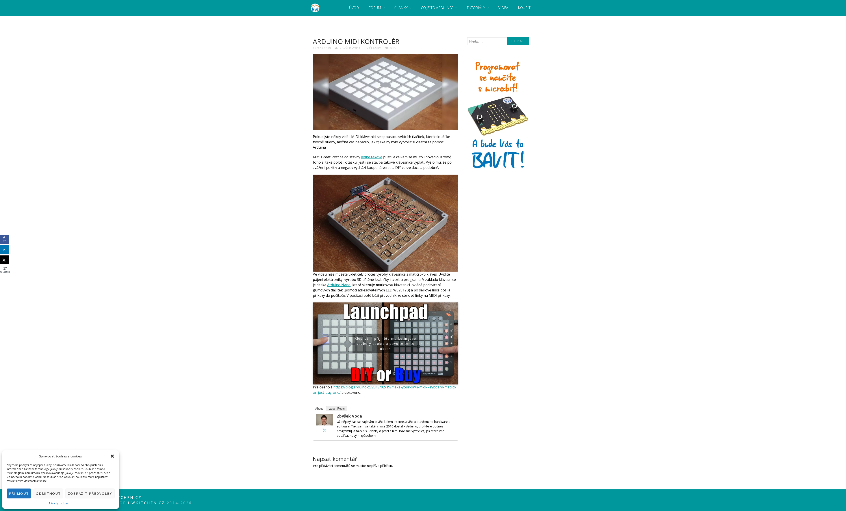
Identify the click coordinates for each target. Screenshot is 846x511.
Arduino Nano (339, 284)
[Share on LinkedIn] (4, 249)
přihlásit (386, 465)
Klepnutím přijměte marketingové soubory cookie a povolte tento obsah (385, 343)
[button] (112, 456)
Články (401, 7)
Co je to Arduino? (437, 7)
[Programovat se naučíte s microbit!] (498, 170)
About (319, 408)
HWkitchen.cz (146, 502)
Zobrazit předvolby (90, 493)
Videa (503, 7)
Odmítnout (48, 493)
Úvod (354, 7)
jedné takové (371, 157)
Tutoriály (476, 7)
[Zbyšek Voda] (324, 424)
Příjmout (19, 493)
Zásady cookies (58, 503)
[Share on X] (4, 260)
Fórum (375, 7)
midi (393, 48)
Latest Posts (336, 408)
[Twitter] (324, 430)
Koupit (524, 7)
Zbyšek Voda (350, 48)
